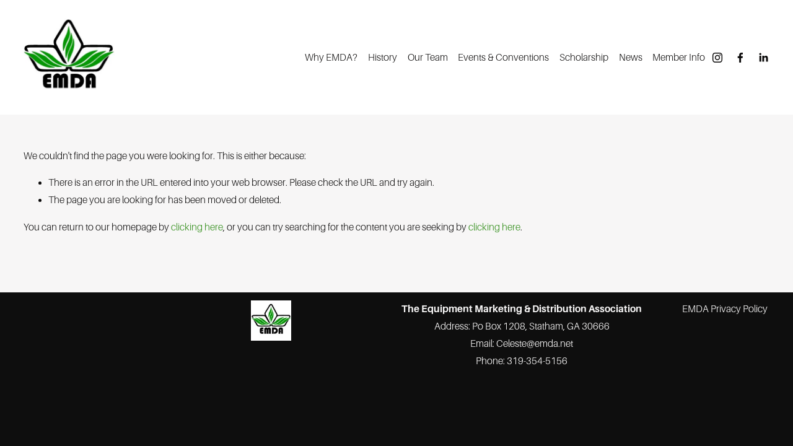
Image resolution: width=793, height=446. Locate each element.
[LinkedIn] (763, 57)
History (382, 57)
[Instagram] (717, 57)
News (630, 57)
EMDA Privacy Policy (725, 309)
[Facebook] (740, 57)
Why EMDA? (331, 57)
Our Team (428, 57)
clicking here (197, 227)
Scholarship (583, 57)
